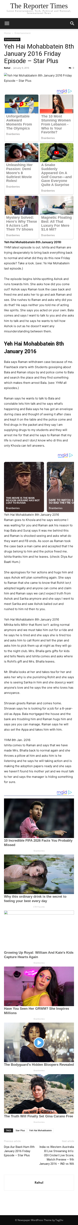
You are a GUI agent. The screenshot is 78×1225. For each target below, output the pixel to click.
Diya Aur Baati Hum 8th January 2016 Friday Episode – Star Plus (19, 1151)
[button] (6, 23)
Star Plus (20, 1130)
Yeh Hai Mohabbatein (40, 1130)
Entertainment (23, 33)
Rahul (7, 67)
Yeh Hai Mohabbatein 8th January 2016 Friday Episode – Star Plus (39, 54)
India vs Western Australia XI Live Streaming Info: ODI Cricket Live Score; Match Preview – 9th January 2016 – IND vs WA (56, 1155)
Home (7, 33)
